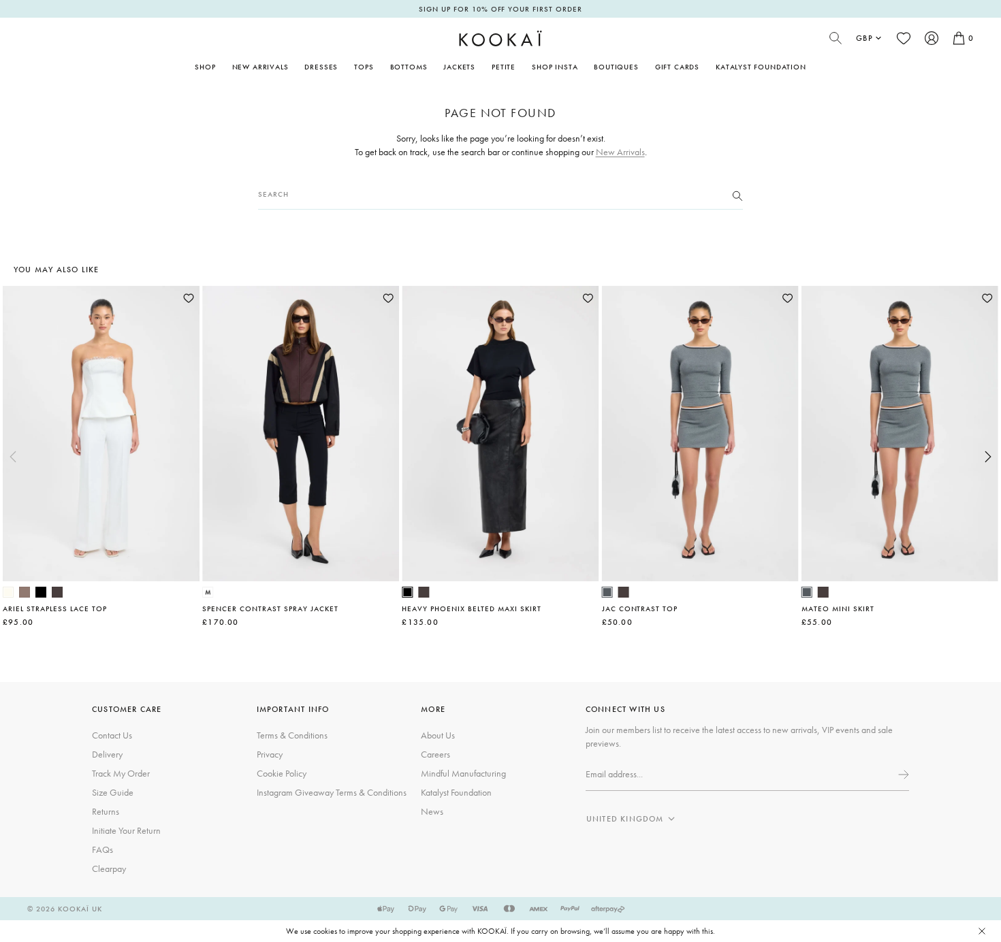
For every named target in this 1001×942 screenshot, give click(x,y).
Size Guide (112, 792)
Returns (105, 811)
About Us (438, 735)
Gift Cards (677, 66)
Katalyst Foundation (761, 66)
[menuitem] (260, 66)
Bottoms (409, 66)
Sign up (902, 774)
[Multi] (207, 592)
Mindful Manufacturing (463, 773)
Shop (205, 66)
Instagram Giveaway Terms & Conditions (332, 792)
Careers (435, 754)
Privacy (270, 754)
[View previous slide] (13, 456)
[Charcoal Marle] (607, 592)
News (432, 811)
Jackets (459, 66)
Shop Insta (554, 66)
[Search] (737, 195)
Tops (363, 66)
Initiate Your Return (126, 830)
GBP (864, 38)
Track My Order (121, 773)
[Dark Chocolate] (57, 592)
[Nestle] (24, 592)
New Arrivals (260, 66)
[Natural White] (8, 592)
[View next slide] (988, 456)
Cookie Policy (281, 773)
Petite (503, 66)
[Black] (40, 592)
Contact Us (112, 735)
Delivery (107, 754)
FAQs (102, 849)
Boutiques (616, 66)
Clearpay (109, 868)
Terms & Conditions (292, 735)
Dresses (321, 66)
